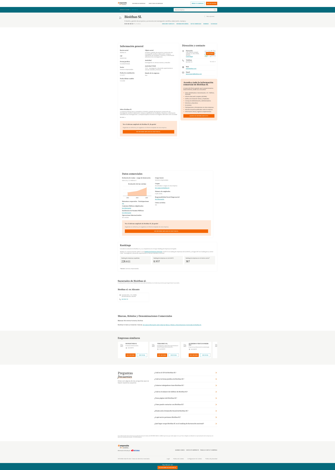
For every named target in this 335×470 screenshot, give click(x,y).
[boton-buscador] (215, 10)
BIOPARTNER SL (131, 343)
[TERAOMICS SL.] (153, 345)
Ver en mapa (210, 53)
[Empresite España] (123, 3)
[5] (132, 23)
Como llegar (189, 56)
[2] (127, 23)
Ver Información (126, 208)
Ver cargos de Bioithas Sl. (162, 188)
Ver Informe (131, 355)
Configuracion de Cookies (194, 459)
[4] (130, 23)
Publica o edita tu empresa (208, 450)
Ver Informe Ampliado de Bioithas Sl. (148, 131)
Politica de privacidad (211, 459)
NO (123, 203)
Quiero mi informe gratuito (199, 116)
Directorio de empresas (156, 3)
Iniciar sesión (211, 3)
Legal (168, 459)
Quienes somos (180, 450)
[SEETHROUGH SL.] (216, 345)
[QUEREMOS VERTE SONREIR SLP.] (184, 345)
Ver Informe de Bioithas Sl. (167, 467)
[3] (129, 23)
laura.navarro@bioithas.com (194, 74)
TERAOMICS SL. (162, 343)
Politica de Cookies (178, 459)
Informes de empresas (138, 3)
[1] (125, 23)
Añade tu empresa (197, 3)
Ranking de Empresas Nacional (153, 251)
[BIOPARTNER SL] (121, 345)
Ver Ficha (142, 355)
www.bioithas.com (191, 68)
